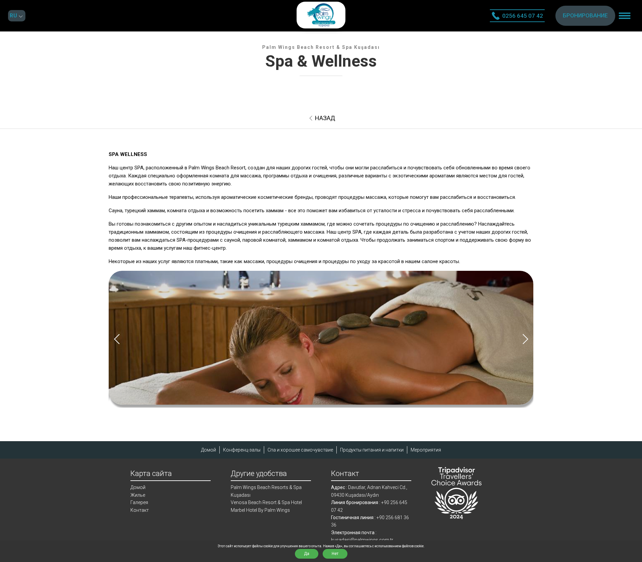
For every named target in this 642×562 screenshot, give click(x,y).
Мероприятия (426, 450)
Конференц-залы (241, 450)
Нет (335, 553)
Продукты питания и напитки (372, 450)
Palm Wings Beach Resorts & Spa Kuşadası (266, 491)
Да (306, 553)
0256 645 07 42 (522, 15)
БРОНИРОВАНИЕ (585, 15)
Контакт (139, 510)
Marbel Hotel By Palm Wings (260, 510)
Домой (208, 450)
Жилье (137, 495)
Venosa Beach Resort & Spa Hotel (266, 502)
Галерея (139, 502)
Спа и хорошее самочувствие (300, 450)
